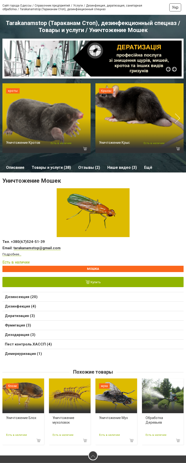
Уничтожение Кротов (23, 143)
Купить (95, 282)
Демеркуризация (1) (23, 354)
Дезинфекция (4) (20, 306)
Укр (175, 7)
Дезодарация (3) (20, 335)
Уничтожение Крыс (114, 143)
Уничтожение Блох (21, 418)
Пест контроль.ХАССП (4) (28, 344)
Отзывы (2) (89, 167)
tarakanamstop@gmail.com (37, 248)
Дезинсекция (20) (21, 297)
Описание (15, 167)
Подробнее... (11, 254)
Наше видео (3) (122, 167)
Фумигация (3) (18, 325)
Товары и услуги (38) (51, 167)
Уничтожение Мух (113, 418)
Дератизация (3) (20, 316)
